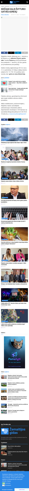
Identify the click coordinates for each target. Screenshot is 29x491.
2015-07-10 (13, 14)
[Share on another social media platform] (25, 53)
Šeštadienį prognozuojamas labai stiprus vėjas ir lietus (14, 142)
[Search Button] (27, 2)
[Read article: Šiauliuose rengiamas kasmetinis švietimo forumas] (14, 153)
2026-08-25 (11, 91)
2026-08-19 (4, 224)
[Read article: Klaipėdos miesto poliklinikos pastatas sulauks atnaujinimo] (4, 384)
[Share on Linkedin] (18, 53)
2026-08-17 (4, 245)
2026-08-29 (10, 386)
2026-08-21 (4, 144)
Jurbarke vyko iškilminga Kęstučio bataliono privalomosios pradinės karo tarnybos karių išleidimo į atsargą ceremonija (17, 398)
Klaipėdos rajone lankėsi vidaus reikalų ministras (12, 181)
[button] (3, 483)
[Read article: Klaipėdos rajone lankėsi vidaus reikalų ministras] (14, 173)
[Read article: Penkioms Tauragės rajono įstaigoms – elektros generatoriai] (4, 412)
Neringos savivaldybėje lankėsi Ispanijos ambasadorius (14, 284)
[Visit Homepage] (14, 2)
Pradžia (2, 6)
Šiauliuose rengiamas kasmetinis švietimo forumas (13, 162)
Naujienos (4, 159)
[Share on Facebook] (4, 53)
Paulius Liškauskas (5, 14)
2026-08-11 (4, 327)
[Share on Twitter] (11, 53)
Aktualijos (5, 139)
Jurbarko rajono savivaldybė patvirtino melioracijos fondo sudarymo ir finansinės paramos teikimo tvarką (17, 391)
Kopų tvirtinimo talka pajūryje (14, 446)
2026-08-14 (4, 266)
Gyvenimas (7, 6)
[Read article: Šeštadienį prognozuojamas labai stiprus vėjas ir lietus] (14, 134)
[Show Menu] (1, 2)
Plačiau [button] (9, 481)
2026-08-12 (4, 306)
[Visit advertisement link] (14, 352)
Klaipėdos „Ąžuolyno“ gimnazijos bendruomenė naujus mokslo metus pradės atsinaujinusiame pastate (17, 377)
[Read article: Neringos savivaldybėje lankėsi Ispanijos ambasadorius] (14, 275)
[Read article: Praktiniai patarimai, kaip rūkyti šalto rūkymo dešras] (4, 453)
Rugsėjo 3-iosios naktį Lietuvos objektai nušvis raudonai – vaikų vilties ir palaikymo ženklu (17, 83)
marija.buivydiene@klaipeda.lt (17, 114)
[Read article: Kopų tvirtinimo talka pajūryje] (4, 448)
